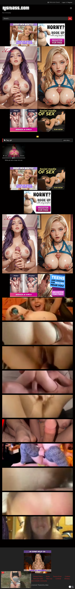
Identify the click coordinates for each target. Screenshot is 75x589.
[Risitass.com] (37, 9)
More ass (49, 578)
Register (70, 2)
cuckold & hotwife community (37, 581)
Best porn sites (38, 578)
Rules (48, 576)
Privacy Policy (38, 576)
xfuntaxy (67, 578)
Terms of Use (57, 576)
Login (63, 2)
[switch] (71, 587)
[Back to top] (69, 583)
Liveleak (58, 578)
